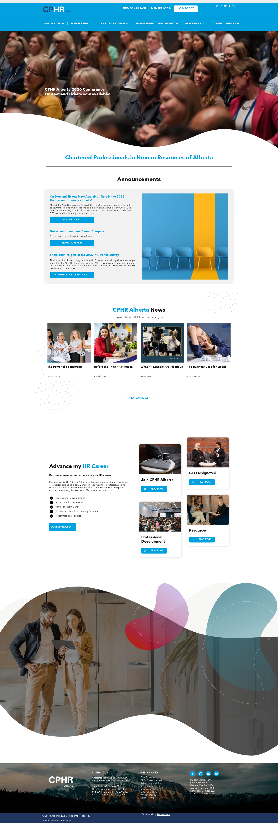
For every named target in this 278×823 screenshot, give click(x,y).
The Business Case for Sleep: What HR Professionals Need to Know (208, 367)
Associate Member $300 (202, 788)
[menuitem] (161, 777)
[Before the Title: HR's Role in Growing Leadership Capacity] (115, 343)
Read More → (55, 376)
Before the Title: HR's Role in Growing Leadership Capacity (114, 367)
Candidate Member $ (201, 791)
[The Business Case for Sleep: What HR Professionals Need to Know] (209, 343)
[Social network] (234, 6)
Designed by (149, 814)
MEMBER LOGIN (161, 8)
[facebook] (229, 6)
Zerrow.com (163, 814)
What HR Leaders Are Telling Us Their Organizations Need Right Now (162, 367)
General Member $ (200, 785)
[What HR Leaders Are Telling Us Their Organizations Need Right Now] (162, 343)
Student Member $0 (200, 780)
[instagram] (221, 6)
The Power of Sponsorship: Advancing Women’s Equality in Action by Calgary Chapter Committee (68, 367)
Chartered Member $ (201, 794)
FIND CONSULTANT (134, 8)
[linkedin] (217, 6)
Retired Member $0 (200, 783)
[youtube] (225, 6)
